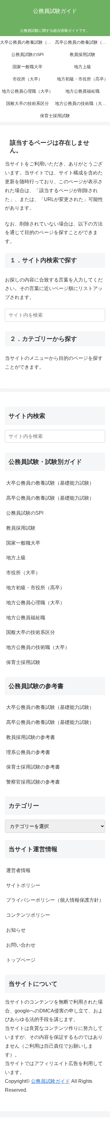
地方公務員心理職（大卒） (35, 602)
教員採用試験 (20, 528)
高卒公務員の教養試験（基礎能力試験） (50, 498)
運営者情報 (18, 870)
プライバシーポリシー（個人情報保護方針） (55, 900)
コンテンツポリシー (28, 915)
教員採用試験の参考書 (30, 737)
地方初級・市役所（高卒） (35, 587)
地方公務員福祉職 (25, 617)
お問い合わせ (20, 945)
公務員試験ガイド (50, 1081)
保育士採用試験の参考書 (33, 767)
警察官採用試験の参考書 (33, 782)
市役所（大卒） (23, 572)
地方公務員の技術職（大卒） (38, 647)
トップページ (20, 960)
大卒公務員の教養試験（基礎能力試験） (50, 483)
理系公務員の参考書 (28, 752)
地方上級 (16, 557)
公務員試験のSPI (24, 513)
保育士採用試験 (23, 662)
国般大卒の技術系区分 (30, 632)
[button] (99, 315)
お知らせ (16, 930)
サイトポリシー (23, 885)
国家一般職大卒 (23, 543)
